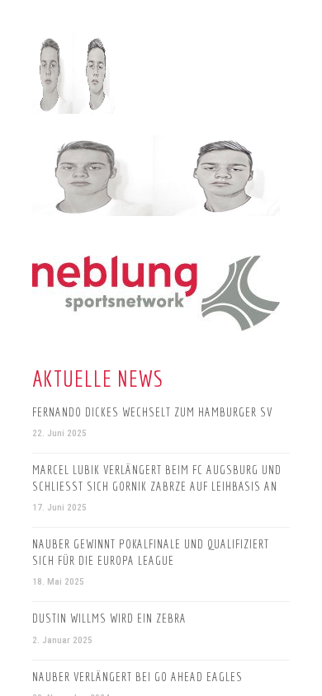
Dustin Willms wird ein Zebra (109, 618)
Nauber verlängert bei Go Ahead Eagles (137, 677)
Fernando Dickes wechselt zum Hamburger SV (152, 412)
